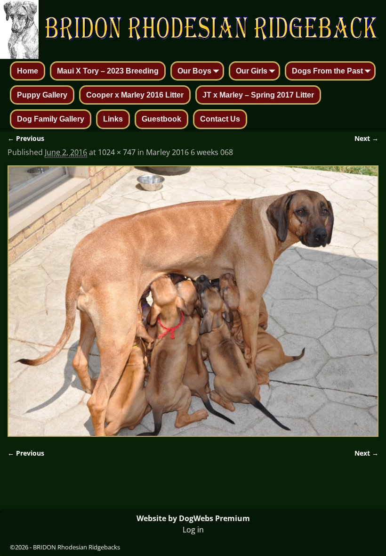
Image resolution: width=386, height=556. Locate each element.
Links (113, 119)
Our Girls (251, 71)
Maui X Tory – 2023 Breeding (108, 71)
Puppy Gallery (42, 95)
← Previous (26, 138)
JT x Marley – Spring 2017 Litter (258, 95)
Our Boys (194, 71)
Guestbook (161, 119)
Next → (366, 138)
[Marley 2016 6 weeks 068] (193, 300)
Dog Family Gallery (50, 119)
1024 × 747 (117, 152)
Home (27, 71)
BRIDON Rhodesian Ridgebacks (76, 547)
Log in (193, 529)
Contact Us (220, 119)
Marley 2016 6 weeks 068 (189, 152)
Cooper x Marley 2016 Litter (135, 95)
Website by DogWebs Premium (193, 518)
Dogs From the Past (327, 71)
